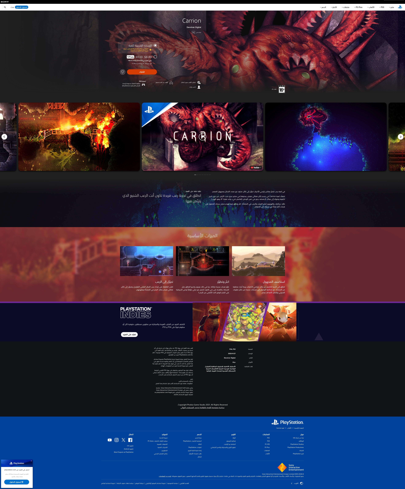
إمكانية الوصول (231, 441)
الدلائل (200, 457)
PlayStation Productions (296, 447)
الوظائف (301, 441)
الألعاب (371, 7)
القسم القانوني (184, 483)
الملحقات (267, 450)
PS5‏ (382, 7)
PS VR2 (267, 444)
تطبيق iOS (130, 446)
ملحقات (346, 7)
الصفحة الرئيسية (299, 428)
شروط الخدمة (163, 438)
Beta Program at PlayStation (123, 452)
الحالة (200, 444)
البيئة (234, 438)
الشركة (302, 450)
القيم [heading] (233, 434)
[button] (202, 137)
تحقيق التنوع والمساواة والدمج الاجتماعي (223, 447)
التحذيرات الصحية (162, 447)
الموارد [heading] (164, 434)
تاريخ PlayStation (298, 454)
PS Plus (359, 7)
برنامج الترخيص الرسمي (160, 454)
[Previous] (4, 137)
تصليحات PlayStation (195, 447)
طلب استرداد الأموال (195, 454)
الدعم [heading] (199, 434)
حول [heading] (302, 434)
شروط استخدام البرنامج (108, 483)
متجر (392, 7)
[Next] (401, 137)
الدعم (324, 7)
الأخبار (334, 7)
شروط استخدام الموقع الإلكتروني (155, 483)
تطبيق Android (128, 449)
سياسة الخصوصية (172, 483)
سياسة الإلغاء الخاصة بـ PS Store (157, 441)
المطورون (164, 450)
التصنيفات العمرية (162, 444)
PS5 (268, 438)
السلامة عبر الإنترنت (230, 444)
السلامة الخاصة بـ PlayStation (192, 441)
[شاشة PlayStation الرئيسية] (400, 7)
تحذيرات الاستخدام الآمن (186, 381)
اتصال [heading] (131, 434)
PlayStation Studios (297, 444)
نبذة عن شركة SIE (298, 438)
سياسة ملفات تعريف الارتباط (125, 483)
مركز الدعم (198, 438)
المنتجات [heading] (266, 434)
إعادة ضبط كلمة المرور (195, 450)
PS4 (268, 441)
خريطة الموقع (139, 483)
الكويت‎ (296, 483)
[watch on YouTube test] (256, 167)
